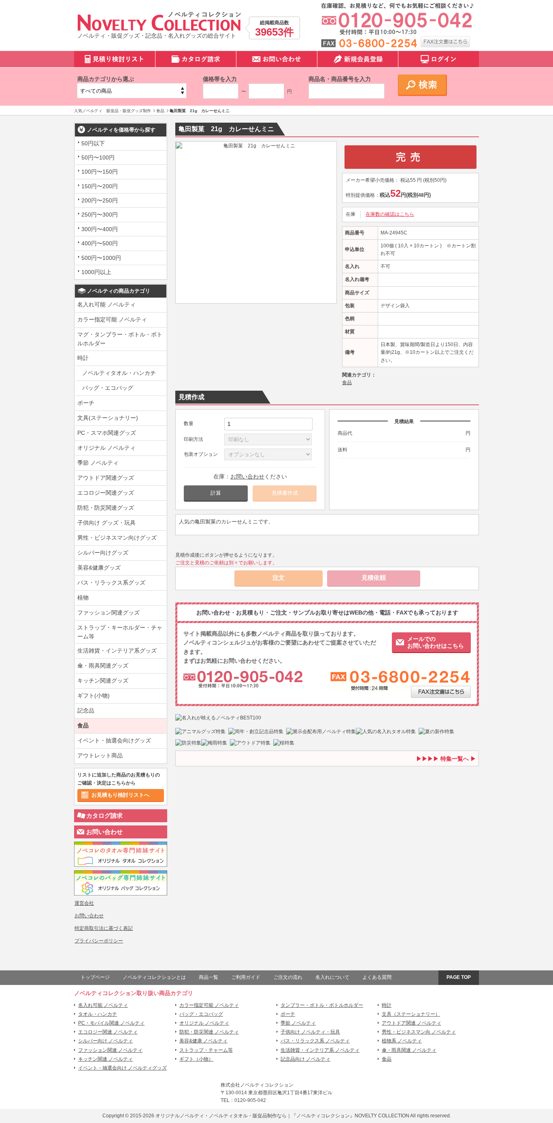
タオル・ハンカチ (97, 1014)
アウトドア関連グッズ (105, 477)
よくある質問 (376, 977)
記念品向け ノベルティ (305, 1059)
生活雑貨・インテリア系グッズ (117, 650)
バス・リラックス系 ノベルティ (315, 1041)
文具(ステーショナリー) (107, 418)
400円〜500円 (99, 243)
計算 (216, 493)
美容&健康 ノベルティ (203, 1041)
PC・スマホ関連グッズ (106, 433)
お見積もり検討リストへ (120, 795)
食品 (83, 725)
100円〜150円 (99, 171)
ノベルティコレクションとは (154, 977)
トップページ (95, 977)
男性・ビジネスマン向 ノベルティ (419, 1032)
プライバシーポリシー (98, 941)
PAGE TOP (459, 977)
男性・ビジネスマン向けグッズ (117, 537)
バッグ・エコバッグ (107, 388)
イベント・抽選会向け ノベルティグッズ (122, 1068)
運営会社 (84, 903)
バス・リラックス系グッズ (111, 582)
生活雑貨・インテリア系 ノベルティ (320, 1050)
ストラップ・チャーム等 (206, 1050)
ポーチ (85, 403)
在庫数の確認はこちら (390, 214)
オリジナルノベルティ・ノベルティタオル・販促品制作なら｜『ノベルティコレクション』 (255, 1116)
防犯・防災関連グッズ (105, 507)
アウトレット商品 (100, 755)
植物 (83, 597)
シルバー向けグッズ (102, 552)
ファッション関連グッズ (108, 612)
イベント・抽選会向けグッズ (114, 740)
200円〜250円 (99, 200)
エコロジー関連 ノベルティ (108, 1032)
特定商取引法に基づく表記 (103, 928)
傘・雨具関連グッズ (102, 665)
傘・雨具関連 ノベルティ (409, 1050)
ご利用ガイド (245, 977)
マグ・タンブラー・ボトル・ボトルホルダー (119, 339)
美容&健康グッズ (99, 567)
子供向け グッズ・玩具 (106, 522)
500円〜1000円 (101, 258)
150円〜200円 (99, 186)
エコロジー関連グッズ (105, 492)
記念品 (85, 710)
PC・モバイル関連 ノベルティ (111, 1023)
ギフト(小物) (93, 695)
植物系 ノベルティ (402, 1041)
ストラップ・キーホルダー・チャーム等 (119, 632)
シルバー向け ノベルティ (105, 1041)
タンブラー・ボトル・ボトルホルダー (322, 1005)
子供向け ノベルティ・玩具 (310, 1032)
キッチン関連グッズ (102, 680)
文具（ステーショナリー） (411, 1014)
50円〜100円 (98, 157)
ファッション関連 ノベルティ (110, 1050)
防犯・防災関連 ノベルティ (209, 1032)
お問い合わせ (104, 831)
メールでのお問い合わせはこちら (435, 642)
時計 (83, 358)
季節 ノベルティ (98, 462)
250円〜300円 (99, 214)
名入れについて (332, 977)
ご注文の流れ (287, 977)
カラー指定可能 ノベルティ (112, 319)
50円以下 (93, 143)
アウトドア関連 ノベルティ (411, 1023)
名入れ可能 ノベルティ (106, 304)
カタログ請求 (104, 815)
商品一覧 (208, 977)
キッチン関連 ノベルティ (105, 1059)
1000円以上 (96, 272)
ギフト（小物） (196, 1059)
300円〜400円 (99, 229)
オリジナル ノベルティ (106, 448)
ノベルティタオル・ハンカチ (119, 373)
